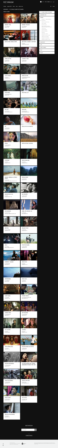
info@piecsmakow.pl (29, 435)
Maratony (43, 32)
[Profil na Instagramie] (47, 2)
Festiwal (4, 6)
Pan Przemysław (18, 443)
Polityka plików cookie (16, 444)
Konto (54, 6)
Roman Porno (44, 28)
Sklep (16, 6)
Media (14, 6)
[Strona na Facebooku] (45, 2)
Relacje (41, 52)
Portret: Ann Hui (44, 24)
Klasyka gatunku (44, 29)
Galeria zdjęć (42, 42)
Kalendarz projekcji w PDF (46, 39)
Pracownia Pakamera (14, 443)
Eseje (41, 50)
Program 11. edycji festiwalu (46, 19)
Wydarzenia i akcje (45, 33)
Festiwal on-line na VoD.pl (46, 35)
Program (41, 17)
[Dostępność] (51, 2)
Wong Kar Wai (21, 6)
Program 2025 (9, 6)
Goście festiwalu (43, 47)
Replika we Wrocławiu (45, 36)
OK (35, 429)
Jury (41, 44)
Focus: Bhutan (44, 23)
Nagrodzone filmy (43, 14)
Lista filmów (43, 20)
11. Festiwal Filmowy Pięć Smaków (46, 12)
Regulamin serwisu (11, 444)
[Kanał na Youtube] (49, 2)
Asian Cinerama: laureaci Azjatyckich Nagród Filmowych (47, 26)
